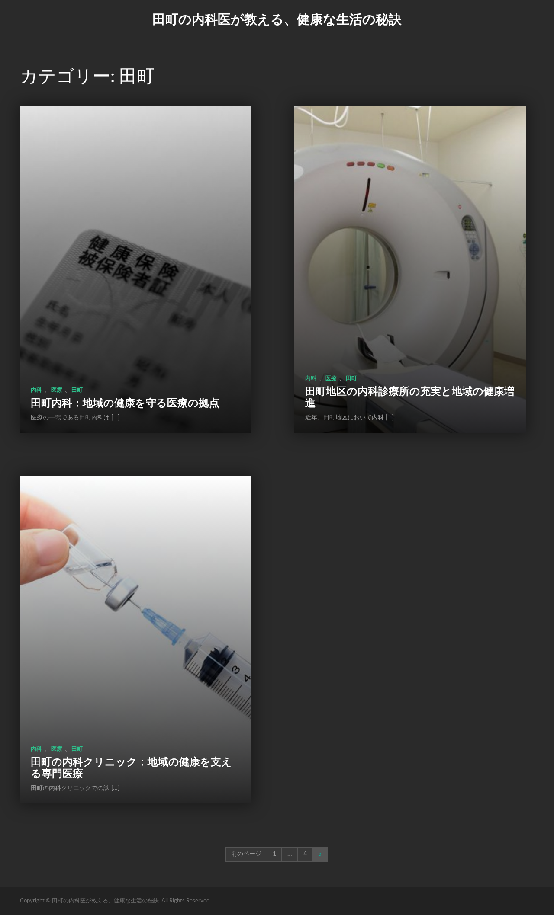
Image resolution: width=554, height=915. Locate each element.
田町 (77, 390)
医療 (56, 390)
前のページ (246, 854)
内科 (36, 390)
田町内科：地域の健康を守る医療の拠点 (125, 403)
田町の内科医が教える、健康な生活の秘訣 (277, 19)
